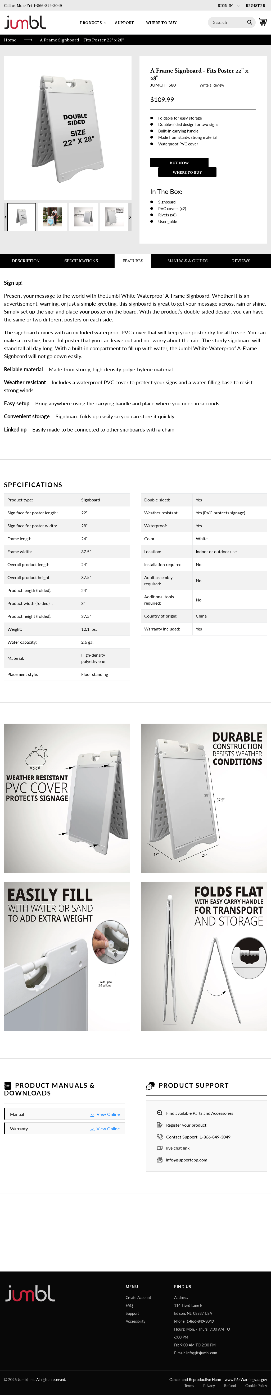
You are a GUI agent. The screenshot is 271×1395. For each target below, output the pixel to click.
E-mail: (195, 1353)
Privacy (209, 1385)
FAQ (129, 1305)
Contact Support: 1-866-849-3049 (198, 1136)
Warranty (65, 1128)
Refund (230, 1385)
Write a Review (212, 85)
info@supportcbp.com (186, 1159)
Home (10, 39)
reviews (241, 260)
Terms (189, 1385)
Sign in (225, 5)
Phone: (194, 1321)
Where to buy (187, 172)
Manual (65, 1114)
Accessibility (135, 1321)
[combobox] (231, 22)
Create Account (138, 1297)
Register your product (186, 1124)
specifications (81, 260)
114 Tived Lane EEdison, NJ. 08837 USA (193, 1309)
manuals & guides (187, 260)
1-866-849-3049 (47, 5)
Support (132, 1313)
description (26, 260)
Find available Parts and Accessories (199, 1113)
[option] (21, 217)
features (133, 260)
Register (255, 5)
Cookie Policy (256, 1385)
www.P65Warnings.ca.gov (246, 1379)
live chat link (177, 1147)
